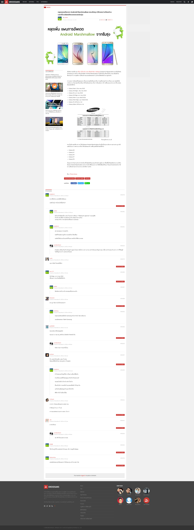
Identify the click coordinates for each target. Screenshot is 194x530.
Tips (37, 1)
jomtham (52, 354)
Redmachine (53, 457)
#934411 (122, 400)
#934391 (122, 226)
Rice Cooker (146, 495)
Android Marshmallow (69, 178)
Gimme (129, 494)
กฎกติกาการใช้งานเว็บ (85, 506)
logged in (83, 475)
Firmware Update (80, 178)
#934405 (122, 370)
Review (25, 1)
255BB (51, 444)
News (48, 7)
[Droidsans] (12, 2)
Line (88, 183)
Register (178, 1)
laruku (120, 504)
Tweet (81, 183)
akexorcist (129, 504)
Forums (82, 503)
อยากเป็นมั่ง (146, 504)
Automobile (44, 1)
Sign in (172, 1)
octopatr (120, 495)
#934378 (122, 194)
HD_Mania (137, 504)
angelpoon (52, 194)
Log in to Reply (120, 266)
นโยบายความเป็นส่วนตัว (86, 518)
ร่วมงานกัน (83, 512)
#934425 (122, 343)
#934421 (122, 420)
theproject (52, 297)
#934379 (122, 259)
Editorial (31, 1)
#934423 (122, 245)
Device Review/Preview (85, 497)
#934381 (122, 211)
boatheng (56, 310)
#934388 (122, 298)
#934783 (122, 458)
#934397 (122, 355)
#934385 (122, 272)
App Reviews (83, 494)
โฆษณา (82, 515)
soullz (51, 258)
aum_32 (52, 271)
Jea (50, 419)
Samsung (87, 178)
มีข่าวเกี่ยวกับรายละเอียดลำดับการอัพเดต (89, 71)
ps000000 (52, 326)
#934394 (122, 326)
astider (66, 17)
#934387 (122, 287)
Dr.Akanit (52, 399)
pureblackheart (57, 245)
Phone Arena (73, 174)
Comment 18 (109, 19)
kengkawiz (137, 495)
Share (74, 183)
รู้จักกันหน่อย (83, 509)
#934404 (122, 311)
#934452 (122, 445)
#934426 (122, 433)
